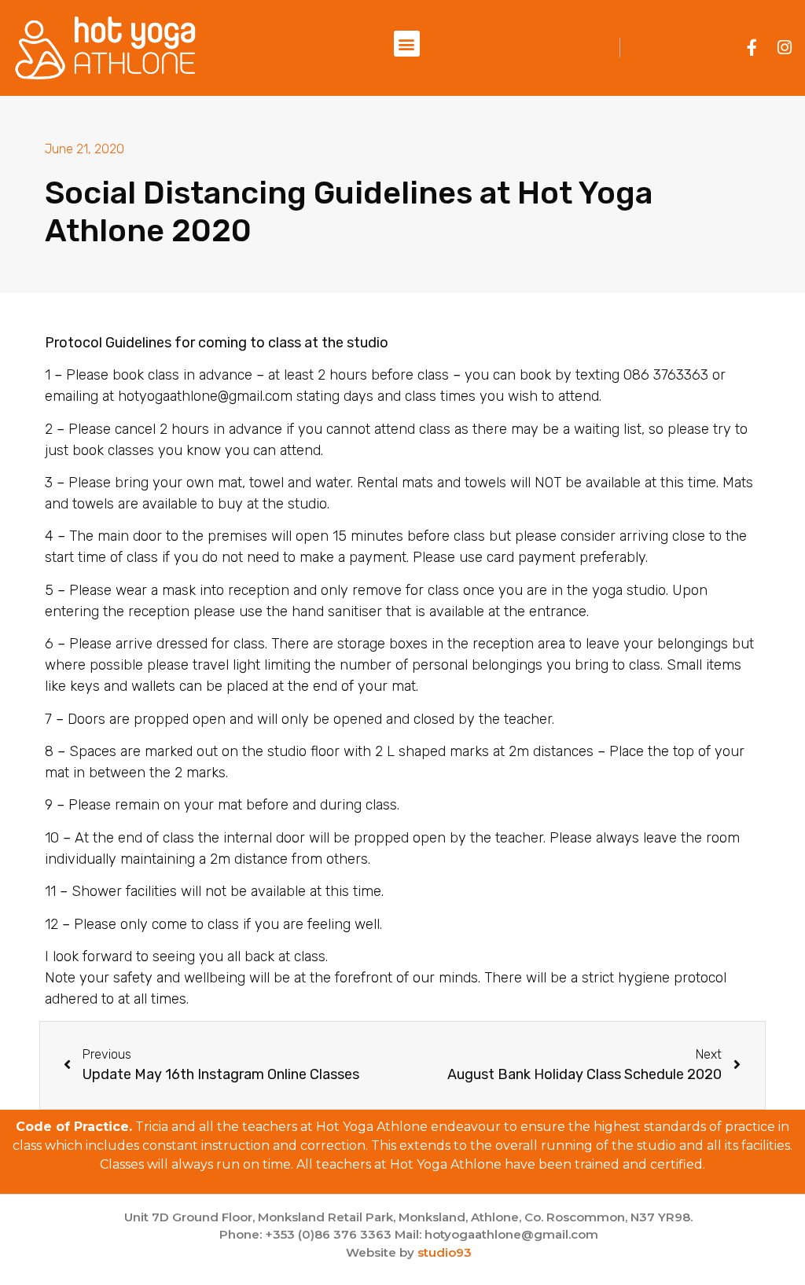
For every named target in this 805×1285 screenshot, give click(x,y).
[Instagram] (785, 47)
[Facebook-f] (752, 47)
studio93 (444, 1252)
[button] (407, 44)
